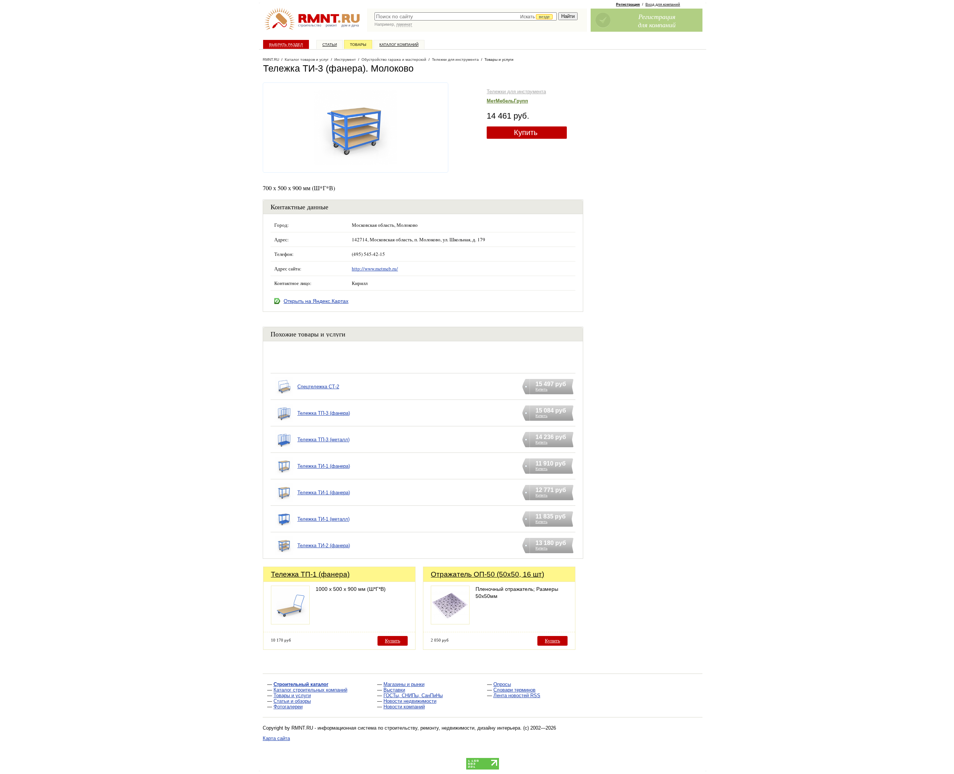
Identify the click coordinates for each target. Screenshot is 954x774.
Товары (358, 45)
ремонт (331, 25)
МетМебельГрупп (507, 101)
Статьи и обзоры (292, 701)
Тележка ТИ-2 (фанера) (323, 545)
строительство (309, 25)
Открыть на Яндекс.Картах (316, 301)
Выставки (394, 690)
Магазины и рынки (403, 684)
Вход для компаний (662, 4)
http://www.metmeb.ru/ (375, 268)
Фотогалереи (288, 706)
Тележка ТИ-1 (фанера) (323, 466)
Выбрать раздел (286, 45)
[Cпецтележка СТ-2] (284, 396)
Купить (525, 132)
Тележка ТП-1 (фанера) (310, 574)
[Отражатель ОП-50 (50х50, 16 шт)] (450, 622)
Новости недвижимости (409, 701)
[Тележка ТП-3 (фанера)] (284, 422)
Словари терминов (514, 690)
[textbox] (466, 16)
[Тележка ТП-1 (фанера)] (290, 622)
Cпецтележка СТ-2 (318, 386)
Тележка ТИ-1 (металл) (323, 519)
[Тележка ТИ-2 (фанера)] (284, 555)
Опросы (502, 684)
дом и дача (350, 25)
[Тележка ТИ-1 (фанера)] (284, 475)
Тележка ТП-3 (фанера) (323, 413)
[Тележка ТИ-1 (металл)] (284, 528)
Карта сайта (276, 738)
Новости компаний (404, 706)
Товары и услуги (292, 695)
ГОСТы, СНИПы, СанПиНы (413, 695)
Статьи (329, 45)
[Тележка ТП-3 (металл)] (284, 449)
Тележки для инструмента (516, 91)
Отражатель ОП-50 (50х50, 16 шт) (487, 574)
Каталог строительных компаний (310, 690)
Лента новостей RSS (516, 695)
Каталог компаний (398, 45)
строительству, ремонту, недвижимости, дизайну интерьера (452, 728)
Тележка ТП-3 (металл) (323, 439)
